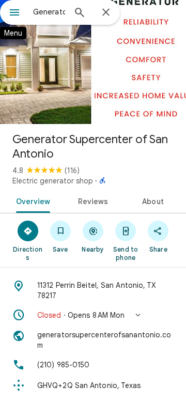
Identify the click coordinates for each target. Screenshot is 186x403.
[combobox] (49, 12)
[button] (93, 315)
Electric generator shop (52, 180)
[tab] (30, 200)
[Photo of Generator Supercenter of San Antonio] (93, 62)
